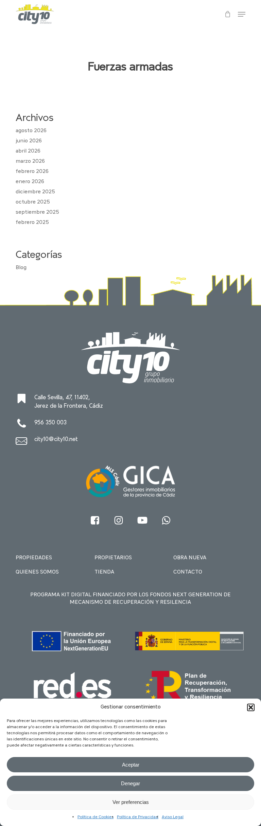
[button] (250, 707)
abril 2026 (28, 151)
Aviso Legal (173, 817)
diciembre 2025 (35, 192)
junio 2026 (29, 141)
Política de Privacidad (137, 817)
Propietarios (113, 558)
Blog (21, 267)
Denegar (130, 783)
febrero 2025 (32, 222)
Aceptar (130, 765)
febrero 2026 (32, 171)
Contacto (187, 572)
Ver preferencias (130, 802)
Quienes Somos (37, 572)
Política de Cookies (95, 817)
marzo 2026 (30, 161)
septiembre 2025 (37, 212)
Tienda (104, 572)
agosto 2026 (31, 131)
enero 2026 (30, 181)
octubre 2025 (33, 202)
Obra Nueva (189, 558)
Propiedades (34, 558)
